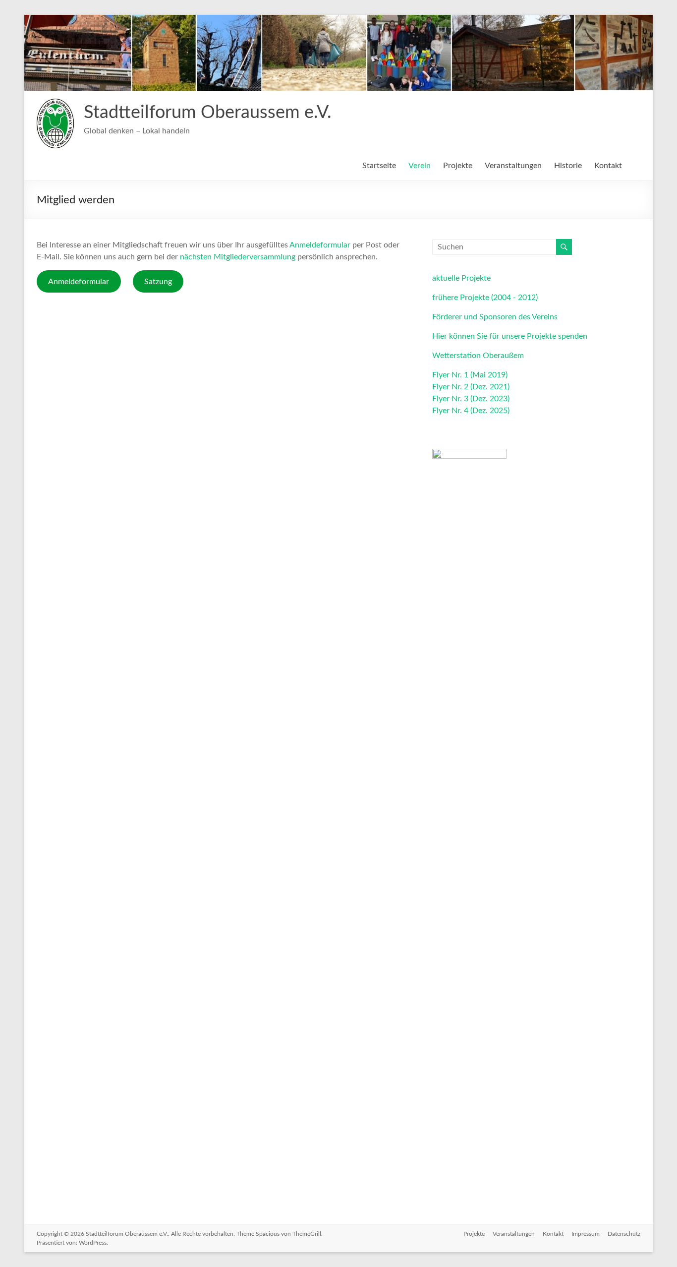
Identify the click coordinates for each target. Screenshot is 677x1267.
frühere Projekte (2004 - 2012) (485, 298)
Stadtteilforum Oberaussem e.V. (208, 112)
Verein (419, 166)
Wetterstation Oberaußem (478, 356)
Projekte (457, 166)
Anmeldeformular (319, 245)
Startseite (379, 166)
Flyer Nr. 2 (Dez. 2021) (470, 387)
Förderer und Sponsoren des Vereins (495, 317)
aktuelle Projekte (461, 278)
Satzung (158, 282)
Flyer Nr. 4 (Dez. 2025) (470, 411)
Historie (568, 166)
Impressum (585, 1234)
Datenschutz (624, 1234)
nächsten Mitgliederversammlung (237, 257)
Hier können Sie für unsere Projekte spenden (509, 336)
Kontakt (608, 166)
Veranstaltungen (513, 166)
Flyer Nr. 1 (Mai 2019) (470, 375)
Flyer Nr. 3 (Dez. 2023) (470, 399)
